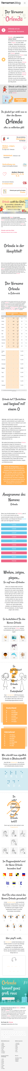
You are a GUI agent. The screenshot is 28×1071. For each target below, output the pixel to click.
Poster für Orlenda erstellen (8, 998)
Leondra (14, 537)
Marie (11, 307)
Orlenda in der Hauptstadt (12, 156)
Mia (2, 333)
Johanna (3, 1051)
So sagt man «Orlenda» (8, 147)
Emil (14, 716)
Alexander (17, 1043)
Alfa (13, 745)
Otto (14, 710)
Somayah (10, 309)
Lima (13, 738)
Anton (15, 721)
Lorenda (14, 545)
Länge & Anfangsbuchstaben (10, 165)
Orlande (14, 553)
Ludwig (15, 714)
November (14, 742)
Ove (2, 1064)
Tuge (13, 309)
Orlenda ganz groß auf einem (17, 191)
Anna (17, 307)
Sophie (2, 1044)
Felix (16, 1048)
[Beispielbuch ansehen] (14, 99)
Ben (16, 1050)
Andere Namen (17, 174)
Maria (2, 1045)
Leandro (14, 524)
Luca (16, 1051)
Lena (3, 330)
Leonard (14, 532)
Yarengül (3, 385)
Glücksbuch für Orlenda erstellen (14, 209)
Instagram (17, 1061)
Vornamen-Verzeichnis (7, 1029)
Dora (14, 719)
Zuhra (18, 309)
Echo (13, 740)
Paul (16, 1045)
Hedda (3, 1068)
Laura (3, 336)
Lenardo (14, 528)
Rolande (14, 561)
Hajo (2, 1066)
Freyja (2, 1061)
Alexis (2, 1063)
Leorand (14, 541)
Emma (21, 307)
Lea (2, 346)
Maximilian (17, 1044)
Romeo (13, 736)
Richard (15, 712)
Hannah (3, 343)
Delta (13, 743)
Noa (2, 1067)
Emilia (14, 307)
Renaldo (14, 557)
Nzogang (3, 355)
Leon (16, 1049)
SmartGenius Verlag (18, 1057)
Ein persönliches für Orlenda (20, 138)
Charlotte (3, 1046)
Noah (16, 1047)
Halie (3, 381)
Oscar (13, 735)
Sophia (3, 1052)
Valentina (3, 339)
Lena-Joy (6, 309)
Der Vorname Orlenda (8, 183)
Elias (16, 1046)
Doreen (2, 1065)
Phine (2, 1062)
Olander (24, 519)
